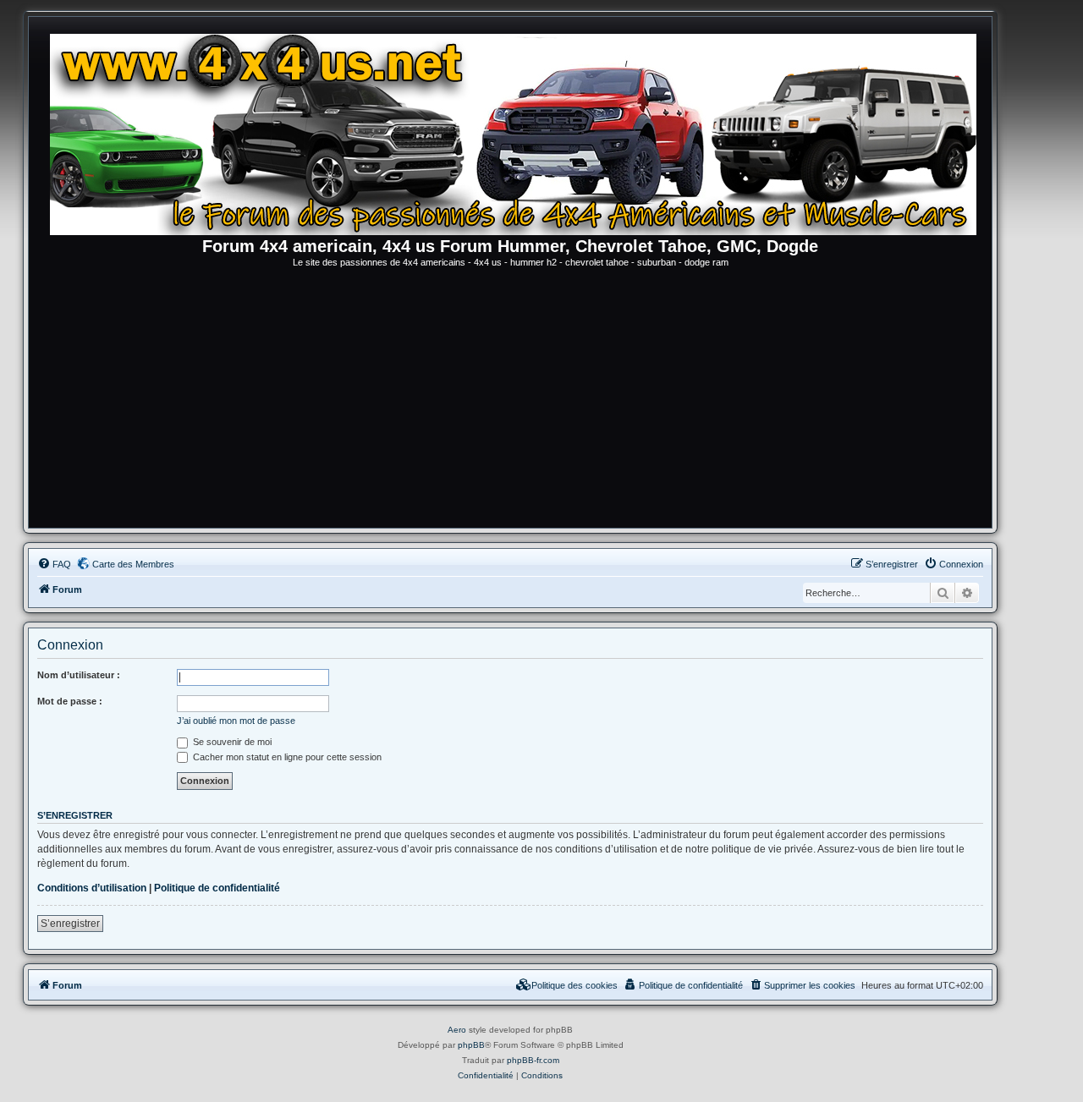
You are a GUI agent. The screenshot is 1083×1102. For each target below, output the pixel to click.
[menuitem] (54, 564)
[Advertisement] (510, 400)
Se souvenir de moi (231, 742)
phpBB (471, 1045)
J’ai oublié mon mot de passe (236, 720)
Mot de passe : (69, 701)
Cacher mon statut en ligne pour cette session (286, 757)
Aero (457, 1029)
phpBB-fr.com (533, 1060)
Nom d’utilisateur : (78, 675)
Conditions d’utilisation (91, 888)
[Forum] (518, 131)
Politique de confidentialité (217, 888)
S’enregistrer (70, 923)
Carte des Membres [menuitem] (133, 564)
